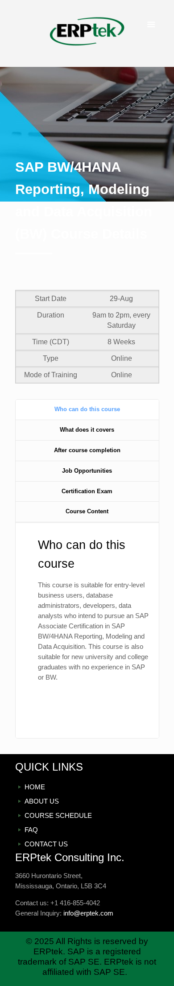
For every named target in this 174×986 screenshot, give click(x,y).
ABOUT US (42, 801)
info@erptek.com (88, 913)
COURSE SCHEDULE (58, 815)
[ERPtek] (87, 33)
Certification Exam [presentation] (87, 491)
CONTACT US (46, 844)
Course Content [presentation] (87, 511)
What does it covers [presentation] (87, 429)
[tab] (87, 410)
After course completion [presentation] (87, 450)
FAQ (31, 829)
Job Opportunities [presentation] (87, 470)
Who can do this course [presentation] (87, 409)
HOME (35, 787)
